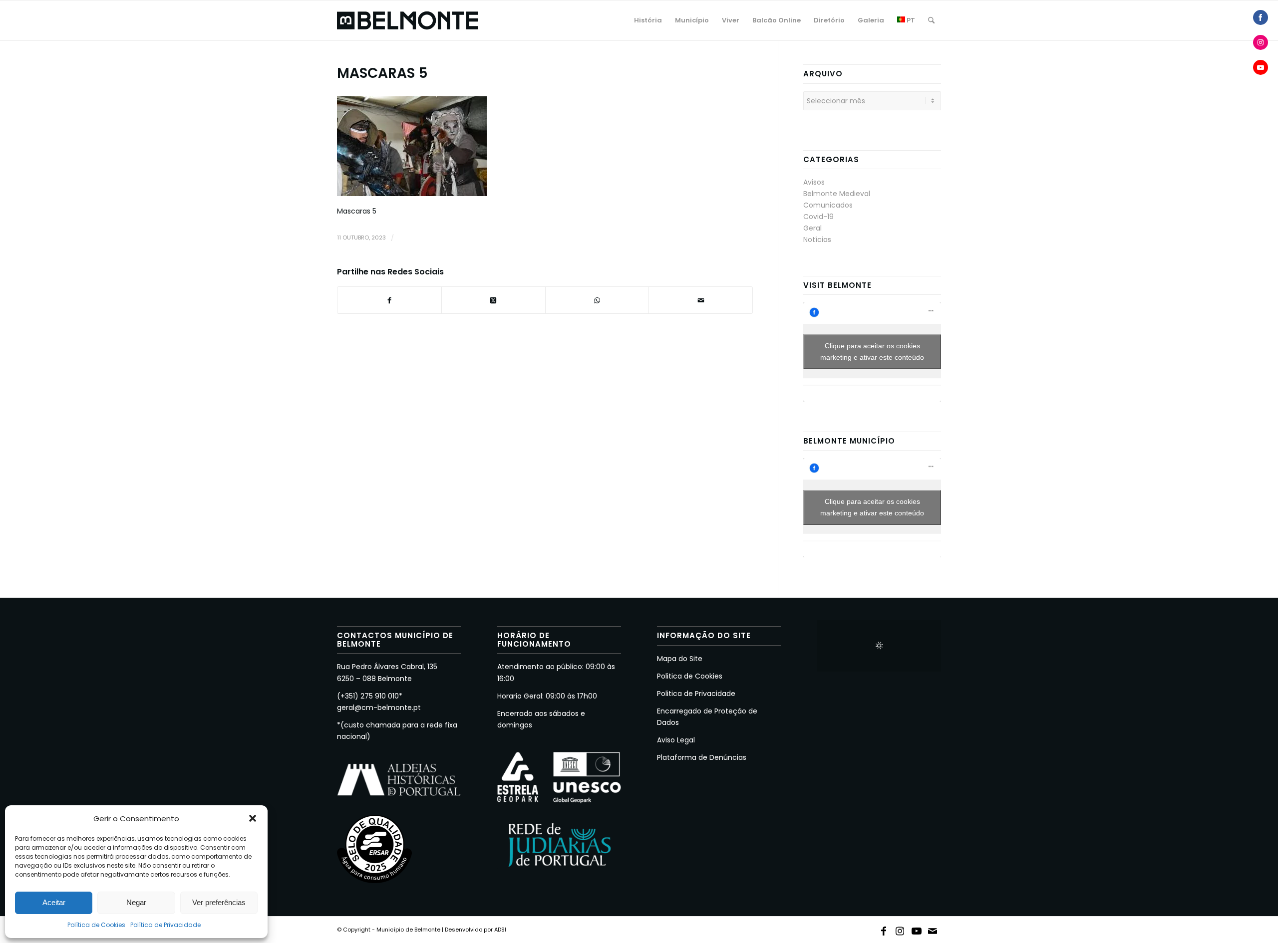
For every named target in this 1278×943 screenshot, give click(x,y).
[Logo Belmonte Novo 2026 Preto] (407, 20)
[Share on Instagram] (1260, 42)
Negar (136, 902)
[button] (253, 818)
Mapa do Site (679, 659)
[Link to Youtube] (916, 929)
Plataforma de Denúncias (701, 757)
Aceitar (53, 902)
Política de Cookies (96, 925)
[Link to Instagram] (900, 929)
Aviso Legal (676, 740)
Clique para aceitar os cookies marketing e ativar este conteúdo (872, 351)
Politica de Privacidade (696, 694)
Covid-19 (818, 217)
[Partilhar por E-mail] (700, 300)
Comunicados (828, 205)
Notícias (817, 239)
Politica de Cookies (689, 676)
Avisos (814, 182)
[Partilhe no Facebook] (389, 300)
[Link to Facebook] (883, 929)
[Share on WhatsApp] (597, 300)
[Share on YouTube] (1260, 67)
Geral (812, 228)
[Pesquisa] (931, 20)
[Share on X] (493, 300)
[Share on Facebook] (1260, 17)
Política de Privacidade (165, 925)
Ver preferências (219, 902)
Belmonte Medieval (836, 194)
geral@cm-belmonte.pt (379, 707)
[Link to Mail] (933, 929)
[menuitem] (648, 20)
